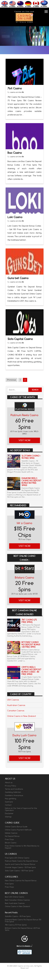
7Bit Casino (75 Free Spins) (29, 620)
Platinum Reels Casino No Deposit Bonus (21, 861)
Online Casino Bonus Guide (16, 827)
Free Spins (9, 884)
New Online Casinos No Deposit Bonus (20, 880)
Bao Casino (15, 152)
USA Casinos (13, 699)
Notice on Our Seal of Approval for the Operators (21, 809)
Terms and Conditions (14, 789)
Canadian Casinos (15, 710)
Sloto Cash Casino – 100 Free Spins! (19, 871)
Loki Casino (15, 217)
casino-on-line (16, 92)
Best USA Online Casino (14, 897)
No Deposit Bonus (12, 836)
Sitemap (8, 817)
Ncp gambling (10, 798)
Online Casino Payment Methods (18, 830)
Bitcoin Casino (10, 843)
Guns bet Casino (18, 278)
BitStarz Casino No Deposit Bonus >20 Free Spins (31, 644)
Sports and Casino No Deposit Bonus (20, 864)
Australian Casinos (16, 705)
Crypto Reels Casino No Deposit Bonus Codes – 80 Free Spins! (31, 670)
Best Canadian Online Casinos (17, 900)
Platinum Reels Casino (24, 415)
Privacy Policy (10, 786)
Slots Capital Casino (20, 339)
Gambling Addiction (13, 792)
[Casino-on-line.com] (24, 23)
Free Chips (9, 839)
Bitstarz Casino (24, 577)
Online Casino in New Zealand (21, 716)
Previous (11, 380)
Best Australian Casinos (15, 903)
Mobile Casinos (11, 833)
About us (8, 782)
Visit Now (24, 440)
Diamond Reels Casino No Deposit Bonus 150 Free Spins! (31, 481)
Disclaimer (9, 813)
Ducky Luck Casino (24, 735)
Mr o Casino (24, 523)
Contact (8, 805)
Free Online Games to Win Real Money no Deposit (22, 847)
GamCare (9, 802)
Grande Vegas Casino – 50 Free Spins (20, 867)
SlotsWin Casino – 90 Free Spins (31, 456)
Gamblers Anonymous (14, 795)
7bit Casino (15, 88)
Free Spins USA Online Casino (17, 858)
